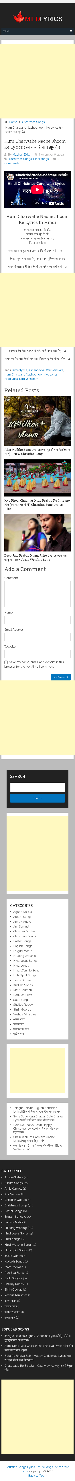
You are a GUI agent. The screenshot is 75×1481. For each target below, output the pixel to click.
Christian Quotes (24, 931)
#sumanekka (54, 370)
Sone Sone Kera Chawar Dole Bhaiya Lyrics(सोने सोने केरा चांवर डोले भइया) (38, 1118)
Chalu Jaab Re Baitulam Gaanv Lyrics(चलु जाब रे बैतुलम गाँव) (34, 1138)
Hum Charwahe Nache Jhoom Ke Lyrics (31, 374)
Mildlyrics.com (28, 379)
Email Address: (14, 629)
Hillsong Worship (24, 956)
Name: (8, 612)
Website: (10, 646)
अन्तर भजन (19, 1019)
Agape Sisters (22, 912)
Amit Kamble (22, 921)
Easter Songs (22, 941)
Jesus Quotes (22, 980)
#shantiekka (36, 370)
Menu (6, 31)
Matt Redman (22, 990)
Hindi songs (41, 159)
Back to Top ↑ (37, 1475)
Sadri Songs (21, 1000)
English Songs (22, 946)
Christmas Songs (20, 159)
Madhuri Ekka (21, 154)
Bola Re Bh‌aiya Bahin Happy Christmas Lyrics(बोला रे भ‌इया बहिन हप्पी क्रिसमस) (36, 1128)
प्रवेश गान (18, 1034)
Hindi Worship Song (26, 970)
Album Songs (22, 916)
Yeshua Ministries (24, 1014)
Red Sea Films (23, 995)
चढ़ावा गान (18, 1024)
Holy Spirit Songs (24, 975)
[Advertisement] (37, 81)
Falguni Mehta (22, 951)
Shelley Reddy (23, 1004)
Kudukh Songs (23, 985)
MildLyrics (11, 379)
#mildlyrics (19, 370)
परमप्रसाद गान (21, 1029)
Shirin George (22, 1009)
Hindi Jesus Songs (25, 960)
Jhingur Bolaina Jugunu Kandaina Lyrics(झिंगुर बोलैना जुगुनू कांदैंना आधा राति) (36, 1109)
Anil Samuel (21, 926)
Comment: (11, 578)
